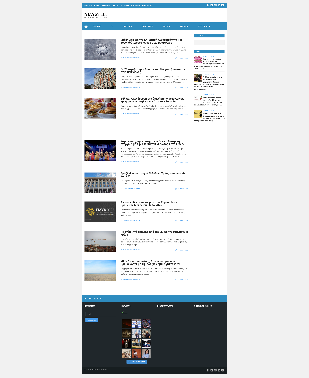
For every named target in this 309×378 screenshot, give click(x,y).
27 (101, 298)
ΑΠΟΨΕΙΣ (184, 26)
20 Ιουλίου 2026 (208, 56)
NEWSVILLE (88, 5)
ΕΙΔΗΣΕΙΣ (97, 26)
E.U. (112, 26)
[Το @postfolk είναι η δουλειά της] (146, 343)
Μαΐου (96, 298)
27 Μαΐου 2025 (183, 58)
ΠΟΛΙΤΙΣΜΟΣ (147, 26)
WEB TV (115, 5)
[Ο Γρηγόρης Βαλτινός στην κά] (126, 343)
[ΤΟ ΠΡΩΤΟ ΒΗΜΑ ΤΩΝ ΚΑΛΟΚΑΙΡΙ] (136, 343)
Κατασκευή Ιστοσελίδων (92, 370)
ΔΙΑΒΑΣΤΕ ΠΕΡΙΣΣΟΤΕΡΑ (131, 58)
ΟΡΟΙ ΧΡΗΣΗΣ (135, 5)
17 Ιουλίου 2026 (208, 74)
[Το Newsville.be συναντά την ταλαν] (136, 333)
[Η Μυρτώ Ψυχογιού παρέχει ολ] (146, 353)
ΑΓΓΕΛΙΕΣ (97, 5)
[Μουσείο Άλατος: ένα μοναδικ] (146, 333)
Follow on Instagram (138, 362)
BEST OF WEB (204, 26)
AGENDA (166, 26)
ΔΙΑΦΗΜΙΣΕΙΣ (106, 5)
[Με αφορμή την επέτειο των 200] (126, 333)
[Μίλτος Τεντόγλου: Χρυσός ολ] (136, 323)
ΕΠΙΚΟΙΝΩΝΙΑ (124, 5)
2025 (90, 298)
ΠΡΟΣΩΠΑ (127, 26)
